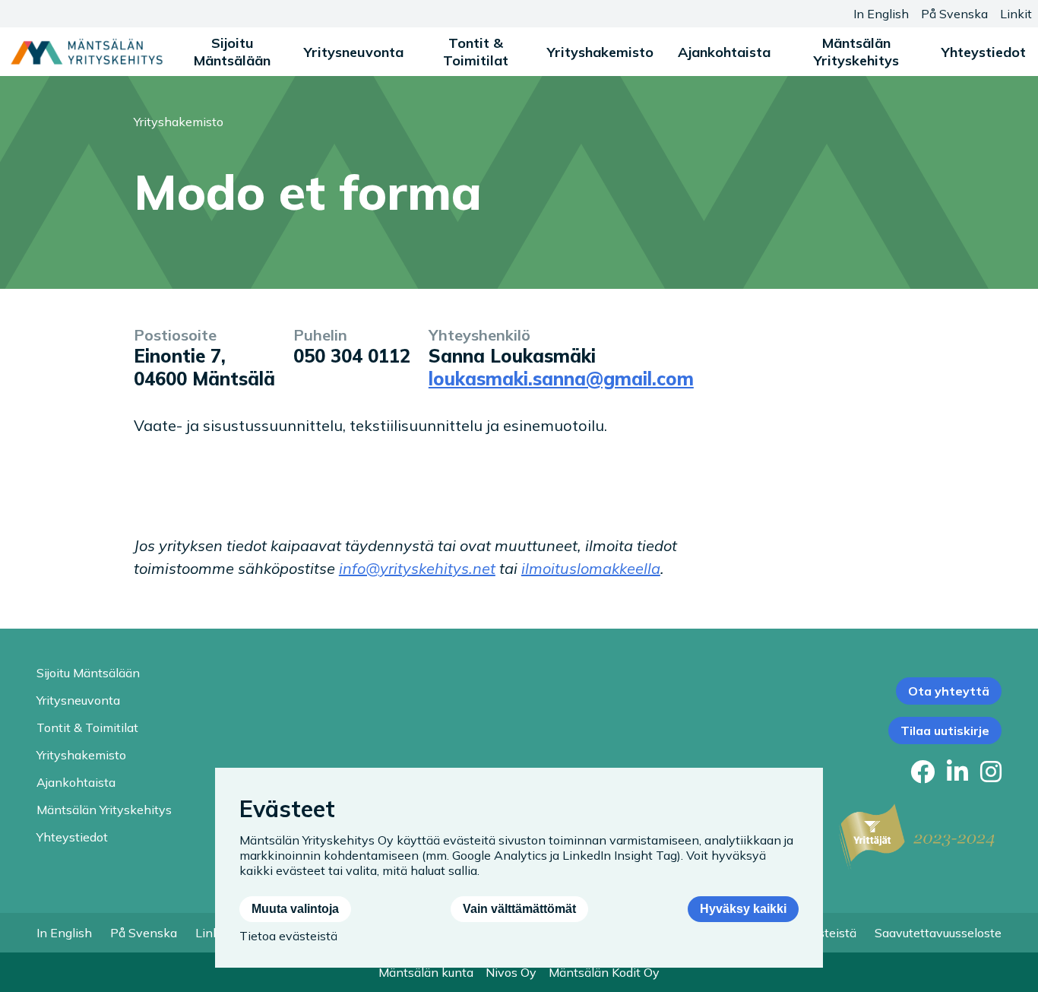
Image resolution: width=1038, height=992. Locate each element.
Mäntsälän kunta (425, 972)
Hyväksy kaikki (743, 908)
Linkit (1016, 13)
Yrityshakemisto (600, 52)
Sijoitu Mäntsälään (232, 51)
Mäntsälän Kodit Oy (604, 972)
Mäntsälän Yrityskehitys (856, 51)
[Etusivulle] (86, 51)
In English (881, 13)
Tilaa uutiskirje (944, 730)
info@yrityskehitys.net (417, 568)
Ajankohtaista (724, 52)
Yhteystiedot (983, 52)
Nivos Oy (511, 972)
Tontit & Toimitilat (475, 51)
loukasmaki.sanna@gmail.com (561, 378)
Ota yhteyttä (948, 691)
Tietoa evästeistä (288, 935)
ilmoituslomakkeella (590, 568)
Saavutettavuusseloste (938, 932)
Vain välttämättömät (519, 908)
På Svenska (954, 13)
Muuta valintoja (295, 908)
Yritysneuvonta (353, 52)
